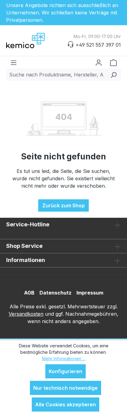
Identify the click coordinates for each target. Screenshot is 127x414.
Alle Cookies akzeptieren (65, 404)
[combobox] (56, 74)
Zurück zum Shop (63, 205)
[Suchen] (113, 74)
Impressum (89, 293)
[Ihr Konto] (98, 62)
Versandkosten (26, 314)
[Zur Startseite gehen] (37, 40)
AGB (29, 293)
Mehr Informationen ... (63, 358)
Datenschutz (55, 293)
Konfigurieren (65, 371)
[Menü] (13, 62)
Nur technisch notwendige (65, 388)
